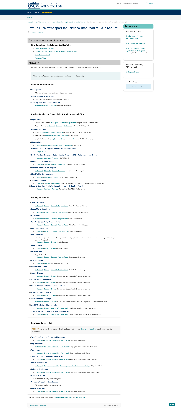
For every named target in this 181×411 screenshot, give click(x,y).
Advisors (47, 263)
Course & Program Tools (59, 206)
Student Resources (58, 164)
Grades (53, 242)
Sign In (151, 4)
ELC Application (40, 152)
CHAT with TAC (79, 397)
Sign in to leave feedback (38, 405)
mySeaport (39, 106)
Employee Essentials (88, 329)
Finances (55, 158)
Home (46, 106)
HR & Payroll (64, 340)
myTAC (29, 12)
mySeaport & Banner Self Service (75, 22)
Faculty (46, 206)
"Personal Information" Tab (44, 48)
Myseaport (33, 32)
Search (30, 17)
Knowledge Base (47, 12)
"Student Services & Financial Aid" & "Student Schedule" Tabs (56, 51)
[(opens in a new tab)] (45, 5)
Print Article (132, 26)
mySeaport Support (132, 72)
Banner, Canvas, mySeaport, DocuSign (51, 22)
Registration (71, 123)
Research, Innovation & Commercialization (75, 366)
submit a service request (63, 397)
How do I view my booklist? (135, 43)
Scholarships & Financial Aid (62, 145)
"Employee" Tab (40, 58)
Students (63, 123)
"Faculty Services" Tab (42, 55)
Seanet (40, 32)
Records (60, 132)
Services (36, 12)
